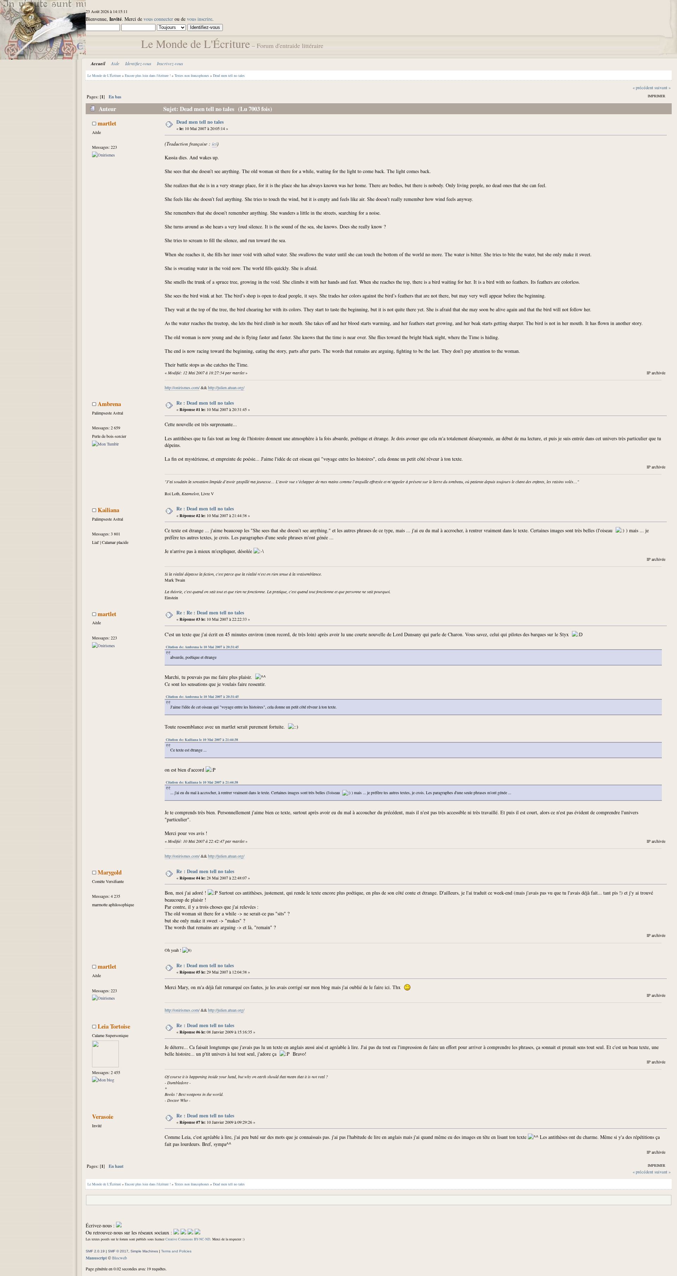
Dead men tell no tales (200, 121)
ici (214, 143)
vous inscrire (199, 19)
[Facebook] (176, 1232)
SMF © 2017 (118, 1251)
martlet (107, 123)
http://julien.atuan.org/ (226, 387)
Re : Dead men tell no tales (205, 402)
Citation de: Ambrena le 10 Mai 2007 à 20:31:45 (202, 646)
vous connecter (158, 19)
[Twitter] (183, 1232)
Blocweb (119, 1257)
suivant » (662, 88)
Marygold (110, 872)
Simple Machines (144, 1251)
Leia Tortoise (114, 1026)
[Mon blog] (103, 1079)
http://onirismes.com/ (182, 387)
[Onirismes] (103, 155)
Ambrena (109, 403)
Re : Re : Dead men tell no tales (210, 612)
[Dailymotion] (190, 1232)
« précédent (643, 88)
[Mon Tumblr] (105, 444)
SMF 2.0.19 (95, 1251)
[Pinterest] (197, 1232)
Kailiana (108, 509)
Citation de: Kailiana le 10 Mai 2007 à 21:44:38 (202, 739)
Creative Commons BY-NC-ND (187, 1239)
